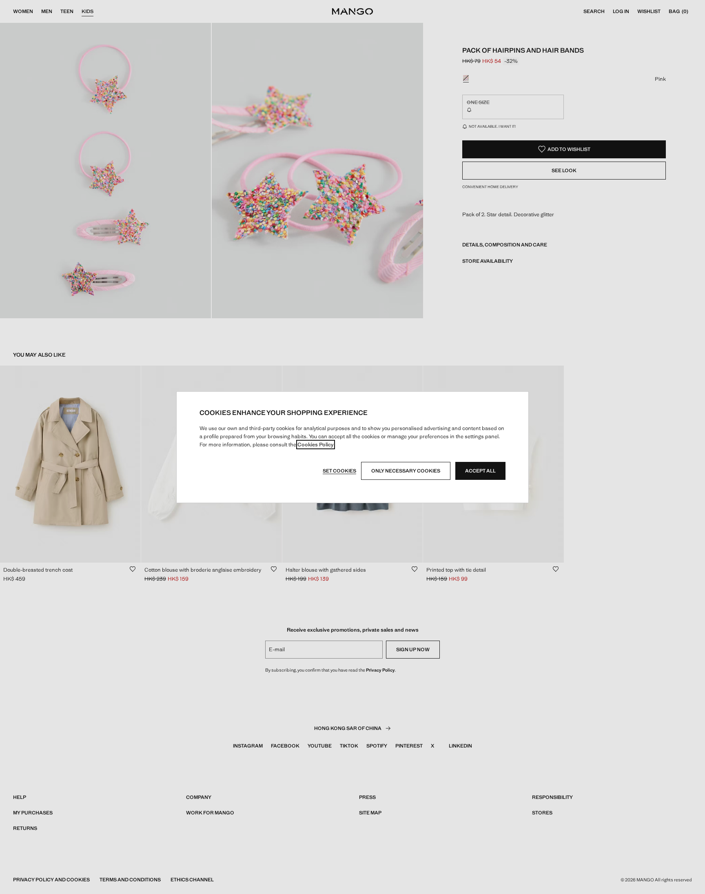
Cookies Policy (315, 444)
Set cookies (339, 471)
